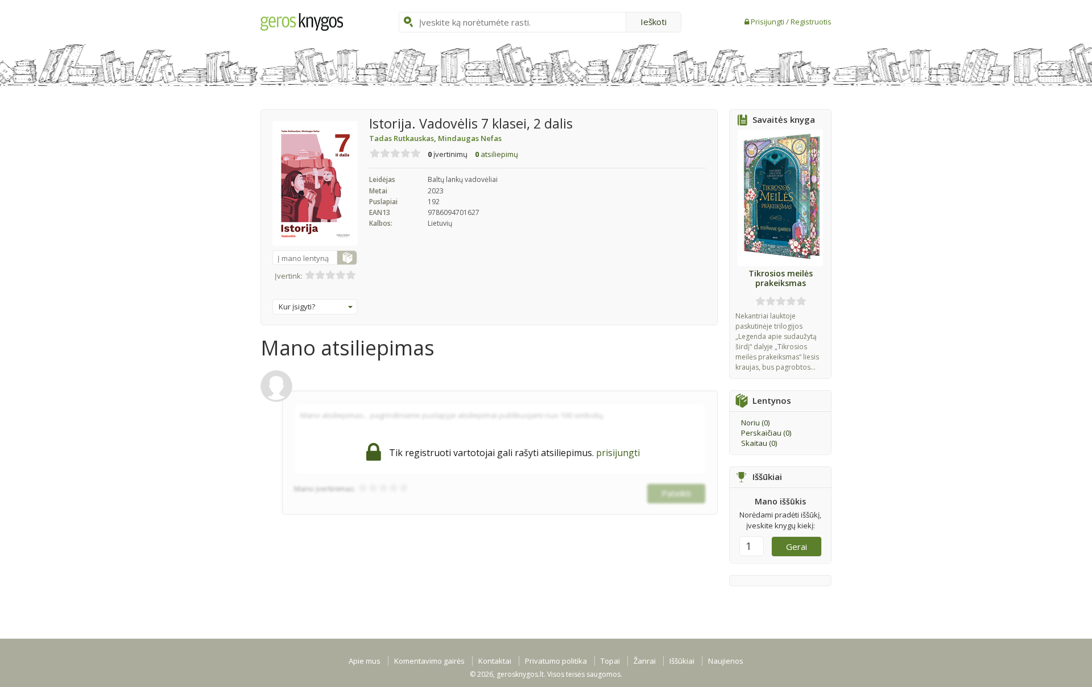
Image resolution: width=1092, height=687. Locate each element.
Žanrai (645, 661)
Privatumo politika (556, 661)
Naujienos (725, 661)
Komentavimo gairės (429, 661)
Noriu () (755, 422)
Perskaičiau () (766, 433)
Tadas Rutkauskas (403, 138)
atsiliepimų (496, 154)
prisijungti (618, 452)
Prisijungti (768, 21)
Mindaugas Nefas (470, 138)
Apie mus (364, 661)
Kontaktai (494, 661)
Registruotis (811, 21)
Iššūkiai (681, 661)
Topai (610, 661)
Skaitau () (759, 443)
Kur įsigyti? (297, 306)
